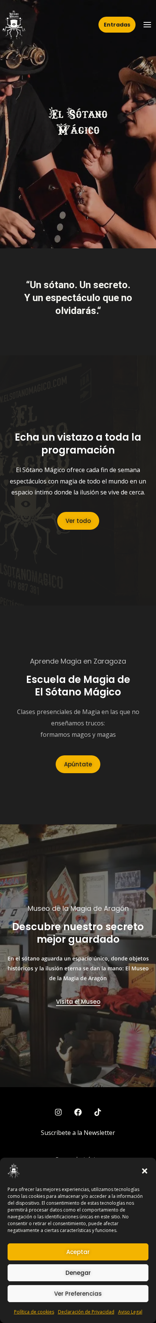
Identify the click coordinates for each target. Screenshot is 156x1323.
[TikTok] (97, 1112)
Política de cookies (34, 1312)
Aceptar (78, 1252)
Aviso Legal (130, 1312)
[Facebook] (78, 1112)
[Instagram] (58, 1112)
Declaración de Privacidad (86, 1312)
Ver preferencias (78, 1294)
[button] (144, 1171)
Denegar (78, 1273)
